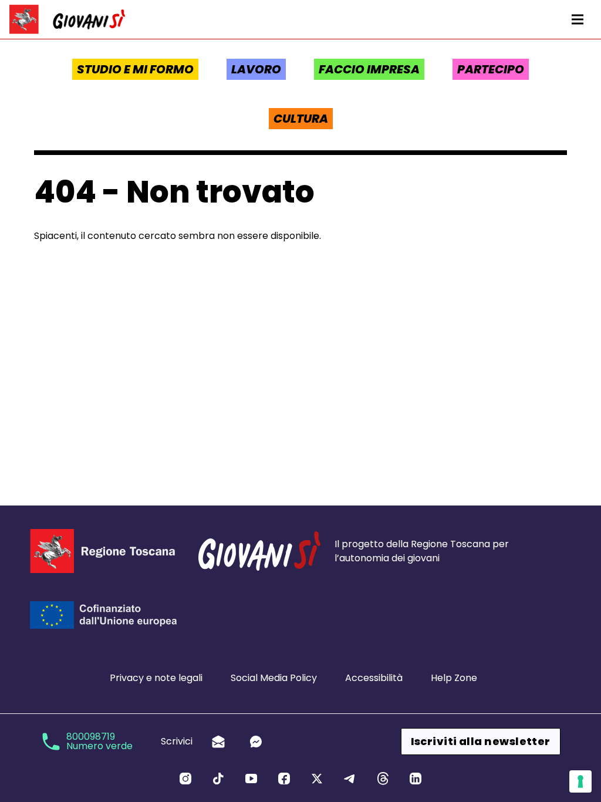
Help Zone (454, 678)
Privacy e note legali (156, 678)
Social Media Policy (274, 678)
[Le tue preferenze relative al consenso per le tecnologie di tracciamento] (580, 781)
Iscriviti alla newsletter (481, 741)
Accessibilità (374, 678)
